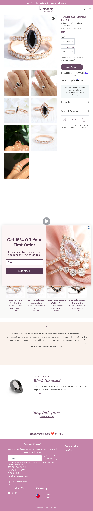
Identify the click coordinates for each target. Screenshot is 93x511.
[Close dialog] (89, 227)
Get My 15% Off (24, 271)
